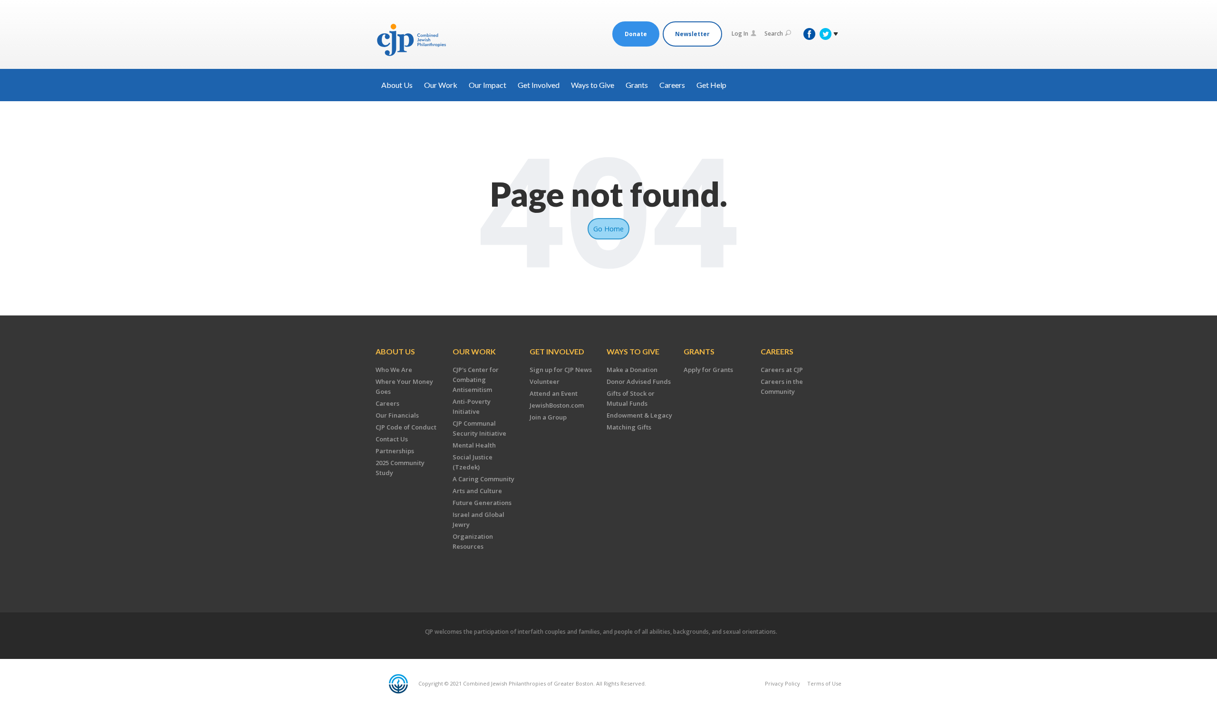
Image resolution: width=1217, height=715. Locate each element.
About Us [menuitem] (395, 351)
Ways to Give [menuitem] (633, 351)
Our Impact (487, 84)
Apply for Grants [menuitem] (708, 369)
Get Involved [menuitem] (557, 351)
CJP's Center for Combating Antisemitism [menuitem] (476, 379)
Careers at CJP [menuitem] (782, 369)
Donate (636, 34)
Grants (637, 84)
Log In (740, 33)
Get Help (711, 84)
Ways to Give (592, 84)
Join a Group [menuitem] (548, 417)
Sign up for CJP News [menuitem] (561, 369)
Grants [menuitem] (699, 351)
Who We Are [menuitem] (394, 369)
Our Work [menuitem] (474, 351)
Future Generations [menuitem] (482, 502)
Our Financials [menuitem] (397, 415)
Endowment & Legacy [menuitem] (639, 415)
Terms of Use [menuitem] (824, 683)
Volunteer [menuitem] (545, 381)
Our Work (440, 84)
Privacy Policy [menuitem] (782, 683)
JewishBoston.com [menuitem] (557, 405)
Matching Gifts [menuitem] (629, 427)
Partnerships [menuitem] (395, 451)
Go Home (608, 228)
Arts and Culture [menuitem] (477, 490)
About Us (397, 84)
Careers (672, 84)
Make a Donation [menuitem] (632, 369)
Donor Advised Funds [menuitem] (639, 381)
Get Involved (539, 84)
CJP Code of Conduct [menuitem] (406, 427)
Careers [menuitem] (387, 403)
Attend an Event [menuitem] (554, 393)
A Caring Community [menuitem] (483, 479)
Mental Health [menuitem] (474, 445)
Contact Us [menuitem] (392, 439)
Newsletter (692, 34)
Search (773, 33)
